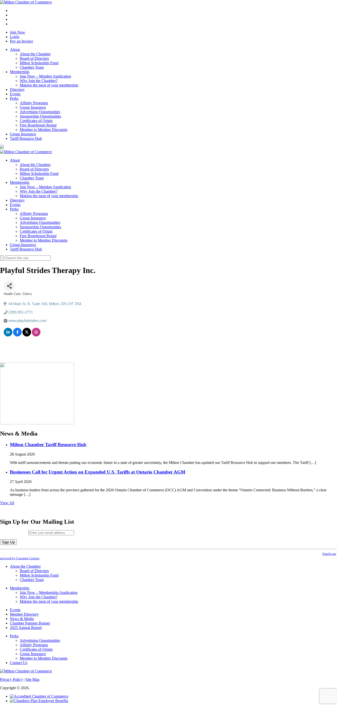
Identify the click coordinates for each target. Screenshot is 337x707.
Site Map (32, 679)
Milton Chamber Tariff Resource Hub (48, 444)
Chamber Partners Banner (30, 623)
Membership (19, 72)
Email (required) (14, 532)
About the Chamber (35, 54)
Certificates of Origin (36, 121)
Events (15, 94)
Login (14, 37)
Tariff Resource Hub (26, 138)
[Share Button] (9, 285)
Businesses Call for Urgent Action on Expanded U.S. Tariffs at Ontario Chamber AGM (97, 472)
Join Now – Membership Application (48, 592)
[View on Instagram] (36, 335)
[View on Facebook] (17, 335)
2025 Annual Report (26, 627)
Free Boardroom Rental (38, 125)
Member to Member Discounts (43, 129)
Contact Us (18, 663)
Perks (14, 98)
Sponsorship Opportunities (40, 116)
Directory (17, 89)
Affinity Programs (34, 103)
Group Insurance (33, 107)
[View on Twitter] (26, 335)
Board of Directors (34, 58)
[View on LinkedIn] (8, 335)
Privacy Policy (11, 679)
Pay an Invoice (21, 41)
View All (7, 503)
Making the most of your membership (49, 85)
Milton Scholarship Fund (39, 63)
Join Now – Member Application (45, 76)
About (15, 49)
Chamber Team (32, 67)
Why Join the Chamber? (38, 81)
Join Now (17, 32)
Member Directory (24, 614)
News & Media (22, 619)
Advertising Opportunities (40, 112)
